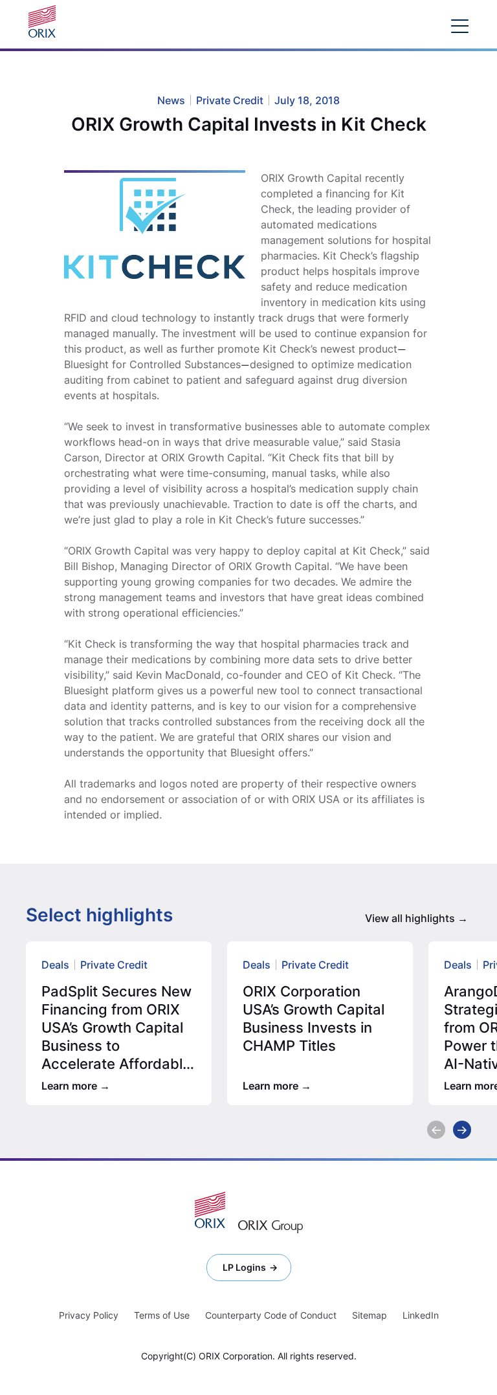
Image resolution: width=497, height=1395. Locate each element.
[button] (436, 1130)
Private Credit (114, 964)
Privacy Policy (88, 1315)
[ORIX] (210, 1210)
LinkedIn (421, 1315)
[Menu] (460, 25)
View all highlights (410, 918)
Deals (55, 964)
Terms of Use (162, 1315)
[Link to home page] (45, 21)
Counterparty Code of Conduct (271, 1315)
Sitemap (369, 1315)
